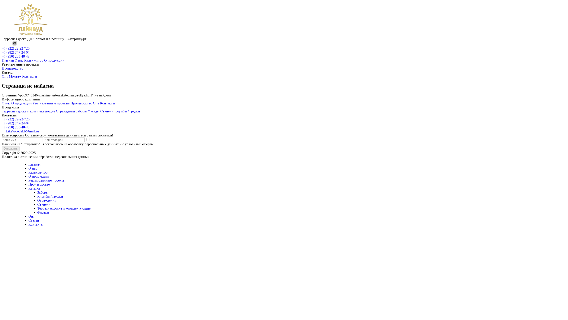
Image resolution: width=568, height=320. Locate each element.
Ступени (107, 111)
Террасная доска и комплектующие (28, 111)
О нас (19, 60)
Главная (8, 60)
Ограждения (65, 111)
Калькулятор (33, 60)
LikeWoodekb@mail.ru (22, 131)
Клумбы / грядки (127, 111)
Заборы (81, 111)
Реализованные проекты (51, 103)
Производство (12, 68)
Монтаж (15, 76)
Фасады (93, 111)
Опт (5, 76)
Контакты (29, 76)
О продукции (54, 60)
